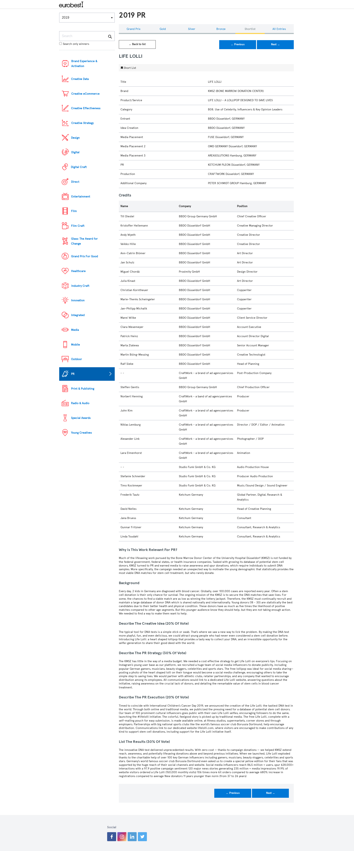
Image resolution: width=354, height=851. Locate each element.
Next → (275, 44)
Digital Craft (79, 167)
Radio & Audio (80, 403)
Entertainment (80, 196)
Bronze (221, 29)
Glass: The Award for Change (84, 241)
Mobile (75, 344)
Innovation (78, 300)
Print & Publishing (82, 388)
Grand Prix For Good (84, 256)
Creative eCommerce (85, 93)
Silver (191, 29)
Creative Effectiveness (85, 108)
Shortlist (250, 29)
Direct (75, 182)
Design (75, 137)
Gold (163, 29)
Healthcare (78, 271)
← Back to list (137, 44)
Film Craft (77, 226)
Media (75, 330)
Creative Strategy (82, 123)
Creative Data (80, 79)
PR (73, 374)
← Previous (238, 44)
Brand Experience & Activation (84, 63)
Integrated (78, 315)
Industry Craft (80, 286)
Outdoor (76, 359)
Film (74, 211)
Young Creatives (81, 432)
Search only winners (76, 44)
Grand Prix (133, 29)
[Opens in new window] (111, 836)
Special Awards (81, 418)
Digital (75, 152)
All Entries (279, 29)
